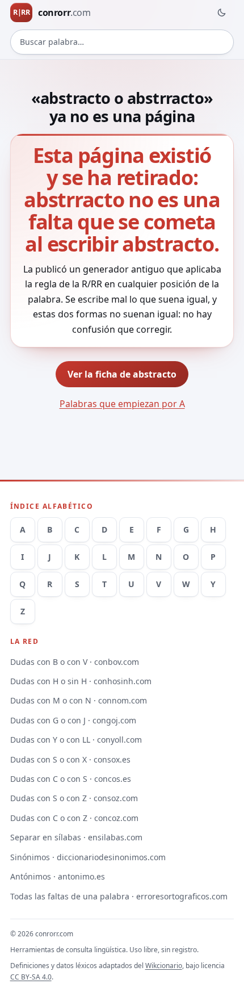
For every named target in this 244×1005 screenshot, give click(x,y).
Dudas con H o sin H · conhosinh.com (81, 681)
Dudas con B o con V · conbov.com (74, 661)
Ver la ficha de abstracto (122, 374)
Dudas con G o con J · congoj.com (73, 720)
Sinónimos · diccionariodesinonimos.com (88, 857)
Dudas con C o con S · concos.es (70, 778)
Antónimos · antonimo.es (57, 876)
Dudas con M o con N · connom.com (78, 700)
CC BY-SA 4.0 (31, 977)
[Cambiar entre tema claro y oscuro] (221, 12)
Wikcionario (163, 965)
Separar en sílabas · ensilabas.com (76, 837)
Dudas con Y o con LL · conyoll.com (76, 739)
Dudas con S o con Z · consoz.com (74, 798)
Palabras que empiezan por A (122, 403)
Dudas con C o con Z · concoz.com (74, 818)
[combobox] (122, 42)
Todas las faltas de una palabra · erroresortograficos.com (119, 896)
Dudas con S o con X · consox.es (70, 759)
